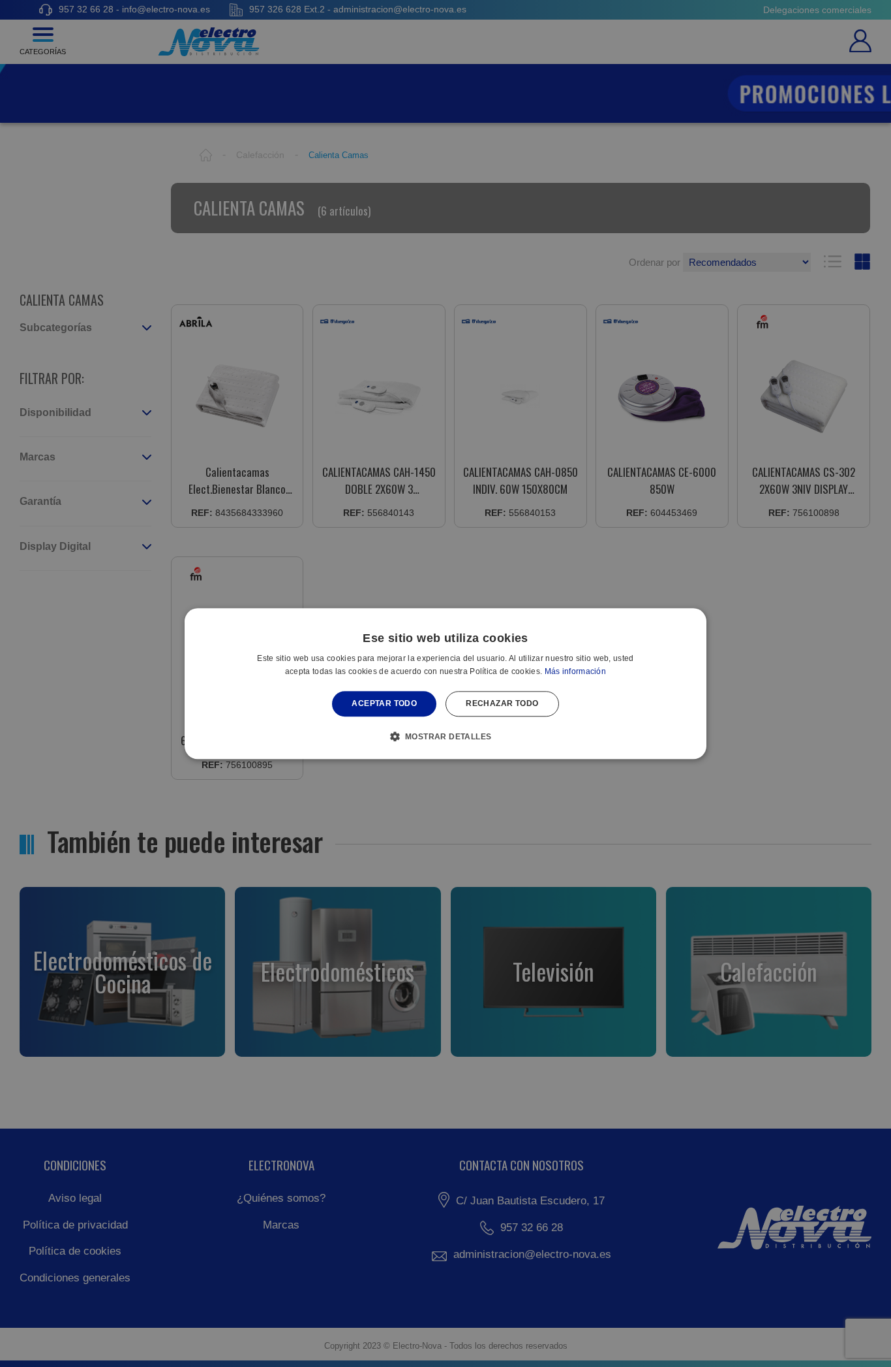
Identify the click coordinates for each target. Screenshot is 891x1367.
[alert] (445, 683)
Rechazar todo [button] (502, 704)
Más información (576, 671)
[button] (446, 736)
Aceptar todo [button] (384, 704)
